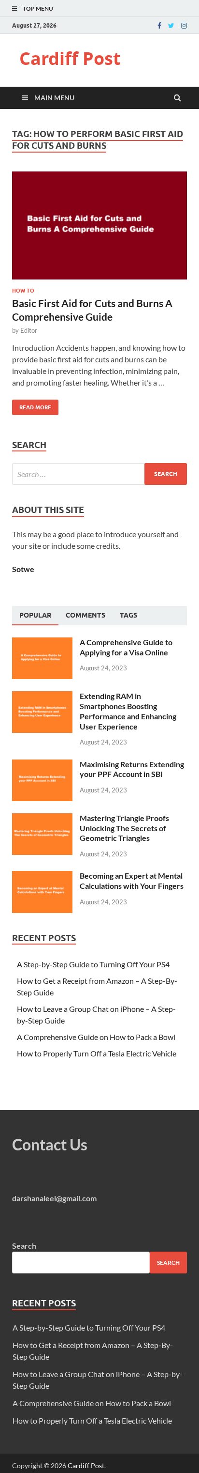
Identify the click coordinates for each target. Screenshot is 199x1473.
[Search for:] (99, 474)
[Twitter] (171, 25)
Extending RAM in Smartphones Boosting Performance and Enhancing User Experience (128, 710)
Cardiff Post (70, 58)
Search (24, 1245)
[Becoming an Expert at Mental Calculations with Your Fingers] (42, 876)
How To (23, 290)
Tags (128, 615)
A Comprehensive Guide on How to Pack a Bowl (96, 1036)
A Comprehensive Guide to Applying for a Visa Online (126, 647)
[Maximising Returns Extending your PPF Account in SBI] (42, 765)
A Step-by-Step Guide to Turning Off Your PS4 (93, 964)
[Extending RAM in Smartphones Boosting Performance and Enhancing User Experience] (42, 696)
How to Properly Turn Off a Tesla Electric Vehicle (96, 1053)
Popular (35, 615)
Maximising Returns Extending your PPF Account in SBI (132, 769)
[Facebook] (159, 25)
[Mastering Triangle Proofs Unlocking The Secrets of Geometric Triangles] (42, 818)
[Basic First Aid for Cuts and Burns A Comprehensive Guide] (99, 229)
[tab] (35, 615)
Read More (31, 405)
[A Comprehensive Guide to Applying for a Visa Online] (42, 643)
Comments (85, 615)
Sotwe (23, 569)
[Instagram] (184, 25)
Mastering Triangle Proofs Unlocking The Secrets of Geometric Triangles (124, 828)
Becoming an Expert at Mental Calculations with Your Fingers (132, 880)
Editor (28, 330)
